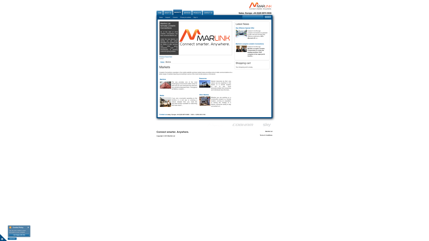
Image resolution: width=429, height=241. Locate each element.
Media (162, 95)
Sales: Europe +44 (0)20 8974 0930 (255, 12)
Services (187, 13)
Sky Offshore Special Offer (245, 28)
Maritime (163, 79)
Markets (177, 12)
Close (28, 227)
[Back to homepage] (260, 9)
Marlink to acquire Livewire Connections (250, 44)
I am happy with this (19, 235)
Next (170, 56)
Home (160, 13)
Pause (167, 56)
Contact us (208, 13)
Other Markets (204, 95)
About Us (167, 13)
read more (12, 238)
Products (197, 13)
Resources (203, 78)
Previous (162, 56)
